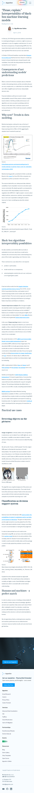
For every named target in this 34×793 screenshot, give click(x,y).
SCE (3, 714)
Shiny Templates (6, 755)
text (5, 356)
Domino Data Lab (6, 734)
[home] (8, 2)
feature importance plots (22, 317)
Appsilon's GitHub (6, 761)
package (6, 391)
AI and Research (6, 694)
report (10, 176)
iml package (15, 367)
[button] (30, 3)
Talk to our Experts (10, 662)
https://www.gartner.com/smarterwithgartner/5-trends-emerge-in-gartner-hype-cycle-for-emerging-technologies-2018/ (17, 166)
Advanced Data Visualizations (9, 711)
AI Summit (4, 741)
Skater (24, 365)
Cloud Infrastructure (7, 720)
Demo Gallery (5, 752)
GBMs (26, 315)
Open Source (5, 758)
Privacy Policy (5, 700)
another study (8, 536)
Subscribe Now (8, 685)
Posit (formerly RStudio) (8, 731)
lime (19, 365)
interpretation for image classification (21, 353)
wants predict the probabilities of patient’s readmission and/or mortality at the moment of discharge (17, 517)
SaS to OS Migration (7, 723)
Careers (4, 697)
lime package (5, 367)
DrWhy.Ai (29, 401)
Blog (3, 750)
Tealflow (4, 717)
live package (21, 367)
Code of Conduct (6, 703)
